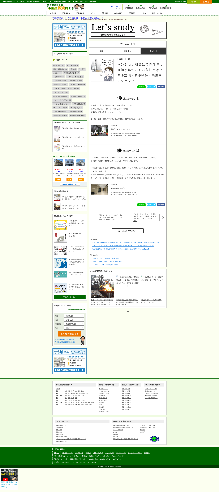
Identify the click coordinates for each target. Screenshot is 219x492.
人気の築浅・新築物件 (151, 395)
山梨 (82, 395)
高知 (92, 402)
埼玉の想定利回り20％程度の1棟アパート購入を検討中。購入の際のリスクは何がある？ (121, 249)
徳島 (86, 402)
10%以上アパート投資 (151, 388)
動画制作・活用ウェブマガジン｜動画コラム (96, 456)
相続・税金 (152, 425)
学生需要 (82, 69)
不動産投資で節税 (58, 65)
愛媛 (89, 402)
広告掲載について (67, 453)
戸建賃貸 (101, 402)
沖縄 (90, 404)
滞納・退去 (143, 427)
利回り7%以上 (126, 388)
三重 (76, 398)
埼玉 (69, 393)
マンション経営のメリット (61, 104)
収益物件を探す (60, 427)
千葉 (77, 393)
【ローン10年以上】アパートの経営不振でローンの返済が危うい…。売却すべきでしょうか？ (123, 246)
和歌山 (83, 400)
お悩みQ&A (118, 13)
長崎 (72, 404)
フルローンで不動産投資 (77, 84)
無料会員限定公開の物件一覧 (66, 342)
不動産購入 (66, 13)
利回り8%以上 (126, 391)
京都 (72, 400)
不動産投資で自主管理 (75, 112)
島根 (72, 402)
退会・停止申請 (98, 453)
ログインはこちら (115, 6)
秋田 (69, 391)
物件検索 (53, 13)
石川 (72, 395)
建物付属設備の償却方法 (77, 115)
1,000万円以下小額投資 (151, 393)
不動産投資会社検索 (61, 436)
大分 (79, 404)
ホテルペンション (104, 411)
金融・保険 (152, 427)
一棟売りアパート (104, 391)
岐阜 (72, 398)
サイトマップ (109, 453)
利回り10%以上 (126, 395)
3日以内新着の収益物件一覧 (65, 339)
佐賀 (69, 404)
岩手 (72, 391)
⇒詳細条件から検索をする (77, 309)
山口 (79, 402)
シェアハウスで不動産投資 (74, 77)
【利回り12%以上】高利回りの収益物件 (105, 258)
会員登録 (206, 2)
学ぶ (144, 13)
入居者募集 (73, 69)
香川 (82, 402)
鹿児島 (86, 404)
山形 (79, 391)
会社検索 (105, 13)
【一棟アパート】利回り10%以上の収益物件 (107, 261)
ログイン (194, 2)
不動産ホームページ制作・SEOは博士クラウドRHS (70, 459)
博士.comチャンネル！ (119, 456)
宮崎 (82, 404)
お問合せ (147, 453)
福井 (76, 395)
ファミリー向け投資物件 (60, 92)
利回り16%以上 (126, 409)
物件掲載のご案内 (180, 1)
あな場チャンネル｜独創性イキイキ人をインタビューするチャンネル (75, 462)
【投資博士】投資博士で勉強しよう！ (91, 18)
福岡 (66, 404)
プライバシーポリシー (135, 453)
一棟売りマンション (105, 393)
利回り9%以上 (126, 393)
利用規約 (88, 453)
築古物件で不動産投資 (78, 96)
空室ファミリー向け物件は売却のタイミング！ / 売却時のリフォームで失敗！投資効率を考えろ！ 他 (125, 242)
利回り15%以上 (126, 407)
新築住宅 (101, 407)
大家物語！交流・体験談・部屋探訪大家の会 (125, 439)
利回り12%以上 (126, 400)
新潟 (66, 395)
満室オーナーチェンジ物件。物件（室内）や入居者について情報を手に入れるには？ (110, 217)
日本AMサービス (118, 188)
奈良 (79, 400)
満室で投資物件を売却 (60, 69)
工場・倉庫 (102, 409)
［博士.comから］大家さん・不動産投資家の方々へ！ (71, 439)
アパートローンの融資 (60, 108)
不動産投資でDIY (58, 77)
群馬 (87, 393)
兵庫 (69, 400)
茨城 (80, 393)
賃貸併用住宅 (103, 400)
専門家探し (132, 13)
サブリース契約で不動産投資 (62, 100)
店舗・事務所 (103, 398)
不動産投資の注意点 (61, 441)
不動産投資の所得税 (59, 81)
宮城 (76, 391)
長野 (79, 395)
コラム (93, 13)
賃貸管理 (142, 429)
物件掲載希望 (79, 453)
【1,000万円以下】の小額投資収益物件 (105, 265)
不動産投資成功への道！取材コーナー (123, 425)
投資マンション (103, 388)
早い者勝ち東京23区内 (151, 398)
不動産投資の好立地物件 (60, 96)
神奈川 (73, 393)
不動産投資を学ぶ (69, 297)
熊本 (76, 404)
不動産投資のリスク (76, 108)
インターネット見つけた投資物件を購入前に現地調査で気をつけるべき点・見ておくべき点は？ (144, 217)
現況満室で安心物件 (150, 391)
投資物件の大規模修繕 (60, 115)
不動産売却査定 (60, 434)
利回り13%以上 (126, 402)
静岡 (66, 398)
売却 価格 (75, 18)
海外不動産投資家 (72, 65)
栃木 (83, 393)
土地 (100, 404)
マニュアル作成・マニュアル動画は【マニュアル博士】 (105, 459)
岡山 (69, 402)
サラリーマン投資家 (59, 88)
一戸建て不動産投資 (78, 104)
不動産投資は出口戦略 (75, 81)
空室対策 (142, 425)
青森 (66, 391)
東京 (66, 393)
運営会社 (56, 453)
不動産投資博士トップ (62, 425)
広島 (76, 402)
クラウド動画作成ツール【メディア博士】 (67, 456)
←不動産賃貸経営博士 (8, 1)
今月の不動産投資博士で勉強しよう (123, 427)
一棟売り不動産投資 (59, 112)
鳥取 (66, 402)
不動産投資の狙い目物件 (71, 73)
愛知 (69, 398)
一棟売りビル (103, 395)
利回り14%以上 (126, 404)
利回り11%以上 (126, 398)
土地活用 (142, 432)
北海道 (58, 388)
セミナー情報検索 (118, 429)
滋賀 (76, 400)
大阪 (66, 400)
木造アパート (57, 73)
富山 (69, 395)
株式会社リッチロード (120, 129)
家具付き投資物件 (73, 88)
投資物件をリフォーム (60, 84)
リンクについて (121, 453)
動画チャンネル (157, 13)
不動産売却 (80, 13)
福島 (82, 391)
